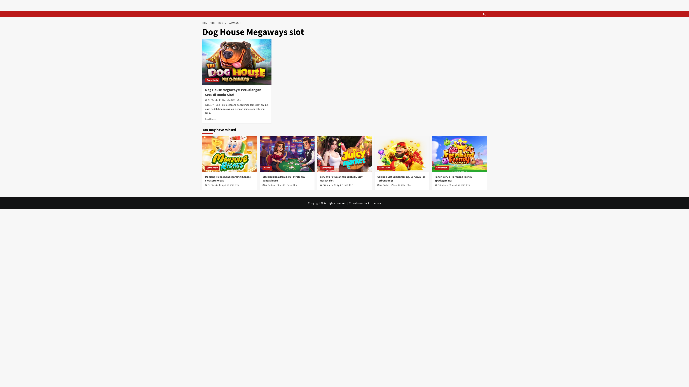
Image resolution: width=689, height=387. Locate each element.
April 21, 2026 (286, 185)
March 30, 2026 (458, 185)
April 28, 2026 (228, 185)
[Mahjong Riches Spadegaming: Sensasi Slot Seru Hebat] (229, 154)
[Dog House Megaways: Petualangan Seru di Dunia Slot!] (236, 62)
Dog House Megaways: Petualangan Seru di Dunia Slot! (233, 92)
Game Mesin (212, 80)
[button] (484, 14)
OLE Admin (213, 100)
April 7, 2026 (342, 185)
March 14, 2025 (228, 100)
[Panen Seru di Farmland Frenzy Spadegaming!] (459, 154)
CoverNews (356, 203)
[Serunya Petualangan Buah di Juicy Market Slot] (344, 154)
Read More (210, 119)
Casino (267, 167)
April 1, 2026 (399, 185)
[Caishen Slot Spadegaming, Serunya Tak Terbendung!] (402, 154)
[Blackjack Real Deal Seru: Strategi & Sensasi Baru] (287, 154)
